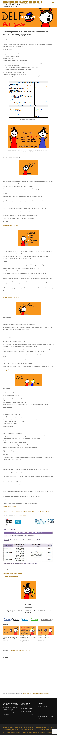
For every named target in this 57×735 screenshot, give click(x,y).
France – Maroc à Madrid (26, 711)
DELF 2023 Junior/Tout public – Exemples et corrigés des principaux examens (45, 637)
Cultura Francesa (11, 39)
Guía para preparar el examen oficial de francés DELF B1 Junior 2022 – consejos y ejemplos (10, 637)
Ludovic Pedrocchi (13, 5)
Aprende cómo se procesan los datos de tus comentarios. (35, 693)
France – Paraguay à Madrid (27, 714)
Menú (53, 3)
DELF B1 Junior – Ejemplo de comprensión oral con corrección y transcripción (28, 637)
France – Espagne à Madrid (27, 708)
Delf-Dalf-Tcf (26, 650)
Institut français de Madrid (20, 515)
